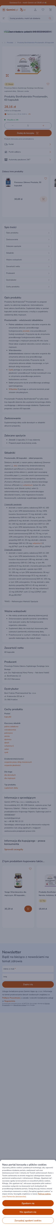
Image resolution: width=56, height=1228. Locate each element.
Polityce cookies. (44, 1194)
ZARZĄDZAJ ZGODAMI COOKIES (28, 1220)
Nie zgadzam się (28, 1211)
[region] (28, 1194)
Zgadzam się (28, 1203)
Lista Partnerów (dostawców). (14, 1196)
